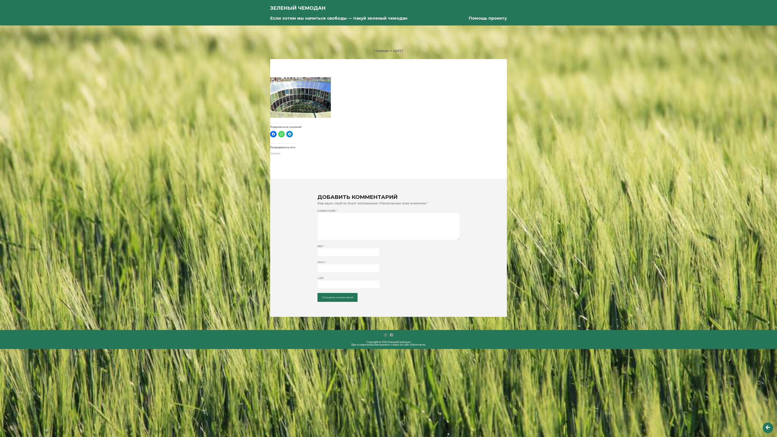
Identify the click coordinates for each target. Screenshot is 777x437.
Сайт (320, 278)
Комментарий (327, 211)
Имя (320, 246)
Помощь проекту (488, 18)
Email (322, 262)
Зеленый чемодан (298, 8)
